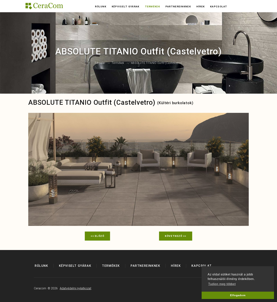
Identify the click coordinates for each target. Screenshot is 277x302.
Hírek (200, 6)
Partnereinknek (178, 6)
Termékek (152, 6)
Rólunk (100, 6)
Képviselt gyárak (125, 6)
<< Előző (97, 236)
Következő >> (175, 236)
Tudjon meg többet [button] (222, 284)
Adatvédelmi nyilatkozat (75, 288)
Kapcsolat (218, 6)
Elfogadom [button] (237, 295)
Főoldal (100, 63)
